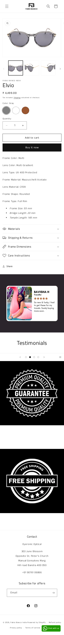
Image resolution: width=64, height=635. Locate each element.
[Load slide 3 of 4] (34, 357)
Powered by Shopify (36, 622)
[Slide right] (60, 69)
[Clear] (16, 110)
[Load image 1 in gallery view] (15, 68)
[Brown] (25, 110)
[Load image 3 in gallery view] (48, 68)
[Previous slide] (20, 357)
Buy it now (32, 147)
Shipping (17, 97)
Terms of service (32, 627)
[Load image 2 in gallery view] (32, 68)
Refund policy (55, 622)
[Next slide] (44, 357)
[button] (7, 6)
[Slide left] (4, 69)
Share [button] (9, 266)
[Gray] (6, 110)
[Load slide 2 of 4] (30, 357)
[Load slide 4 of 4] (38, 357)
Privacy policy (16, 627)
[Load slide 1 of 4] (26, 357)
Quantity (7, 118)
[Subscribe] (53, 593)
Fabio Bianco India (18, 622)
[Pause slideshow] (60, 357)
